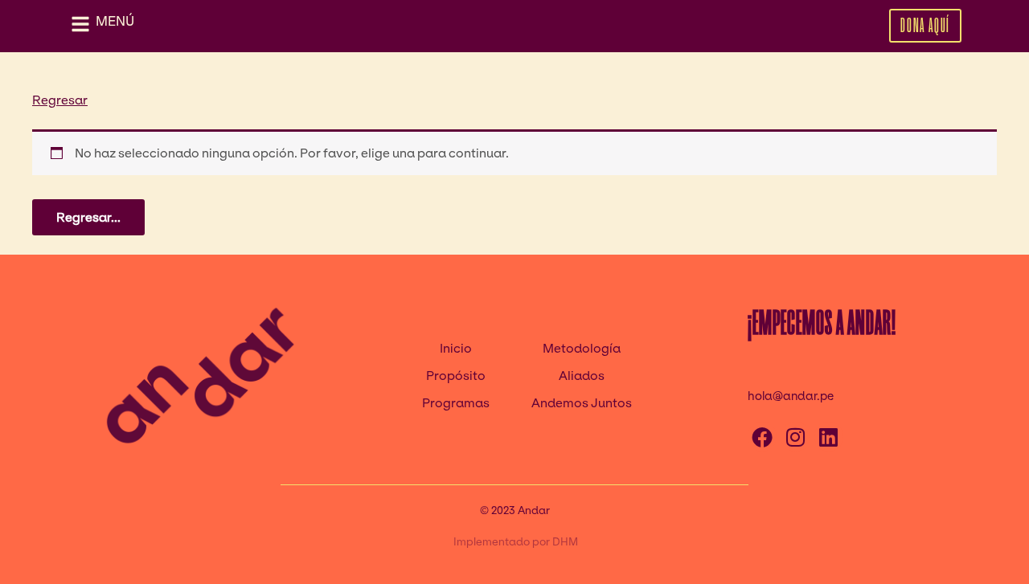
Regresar (60, 100)
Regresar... (88, 217)
